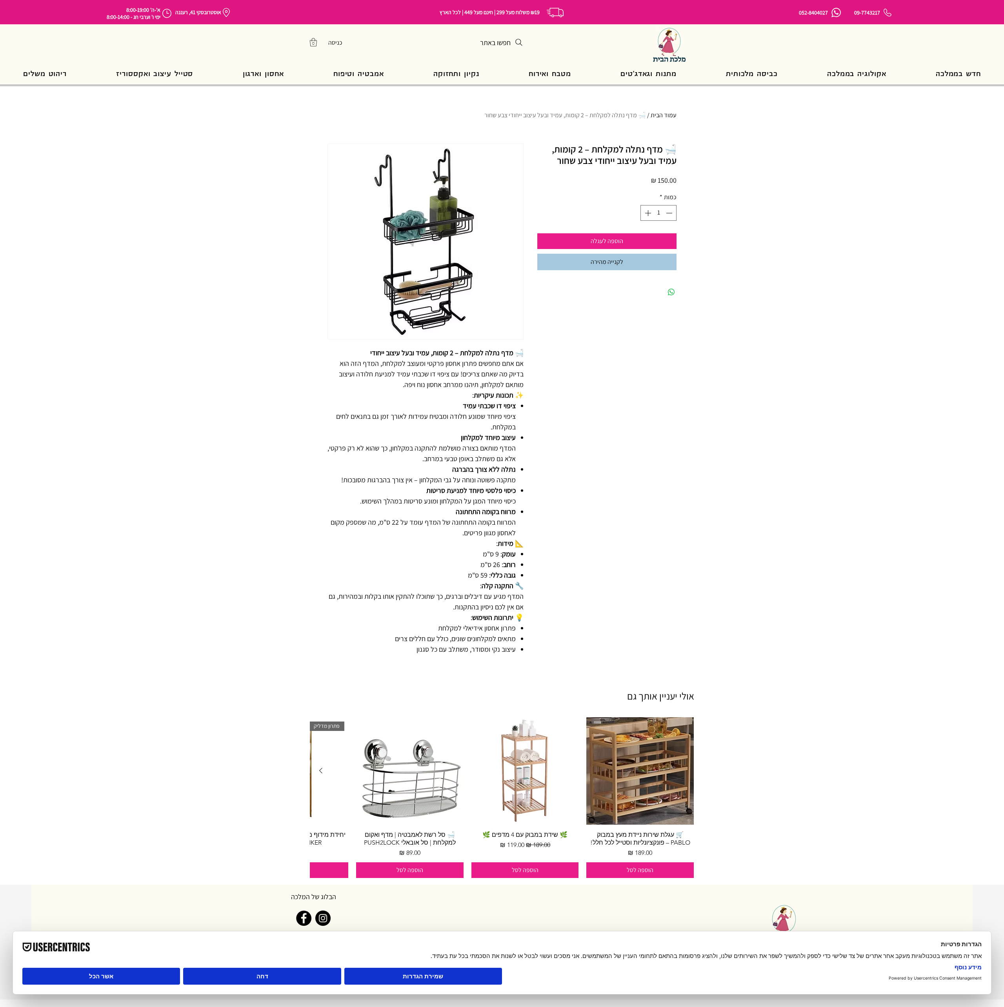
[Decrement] (669, 212)
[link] (313, 42)
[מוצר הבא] (321, 770)
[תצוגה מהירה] (640, 771)
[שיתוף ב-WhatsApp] (671, 292)
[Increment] (647, 212)
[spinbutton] (658, 212)
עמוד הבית (664, 115)
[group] (502, 797)
